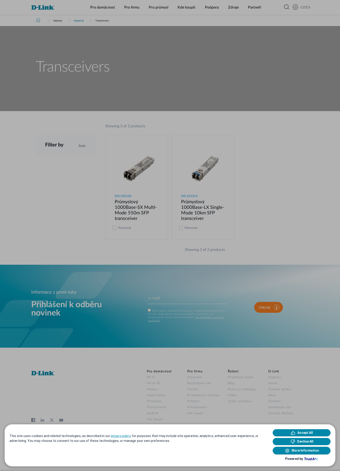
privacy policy (120, 436)
